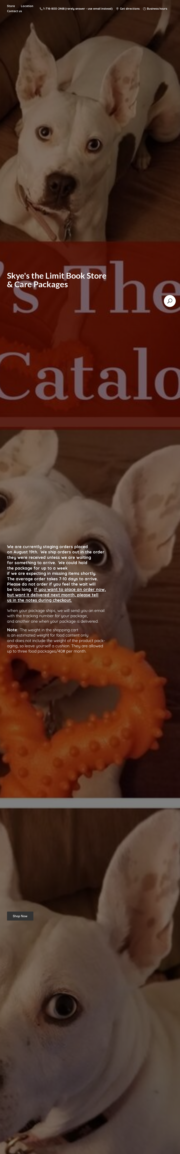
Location (27, 6)
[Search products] (170, 301)
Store (11, 6)
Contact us (14, 11)
